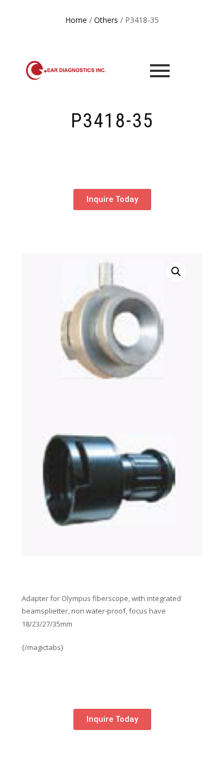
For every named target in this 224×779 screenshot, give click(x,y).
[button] (176, 271)
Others (106, 20)
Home (76, 20)
